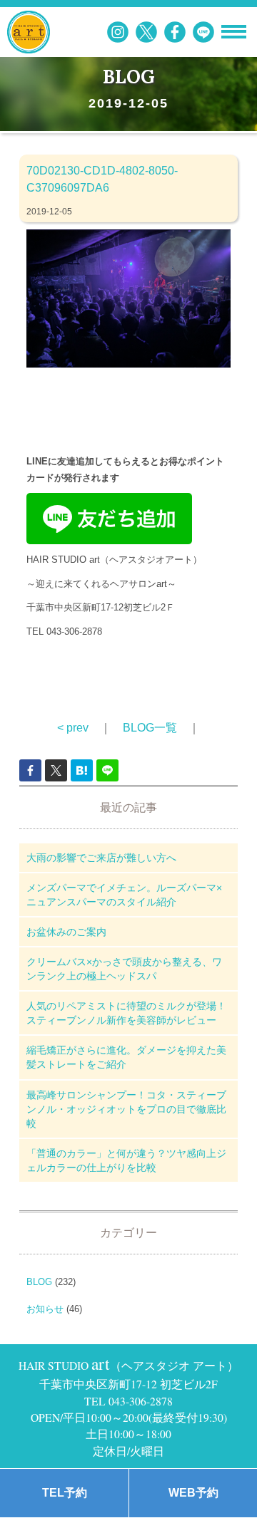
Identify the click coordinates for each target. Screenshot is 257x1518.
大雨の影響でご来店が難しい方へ (101, 857)
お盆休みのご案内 (66, 931)
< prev (73, 728)
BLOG (39, 1282)
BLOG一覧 (150, 728)
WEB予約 (193, 1493)
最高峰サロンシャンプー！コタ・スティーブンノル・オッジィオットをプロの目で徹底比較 (126, 1109)
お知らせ (45, 1309)
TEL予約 (64, 1493)
